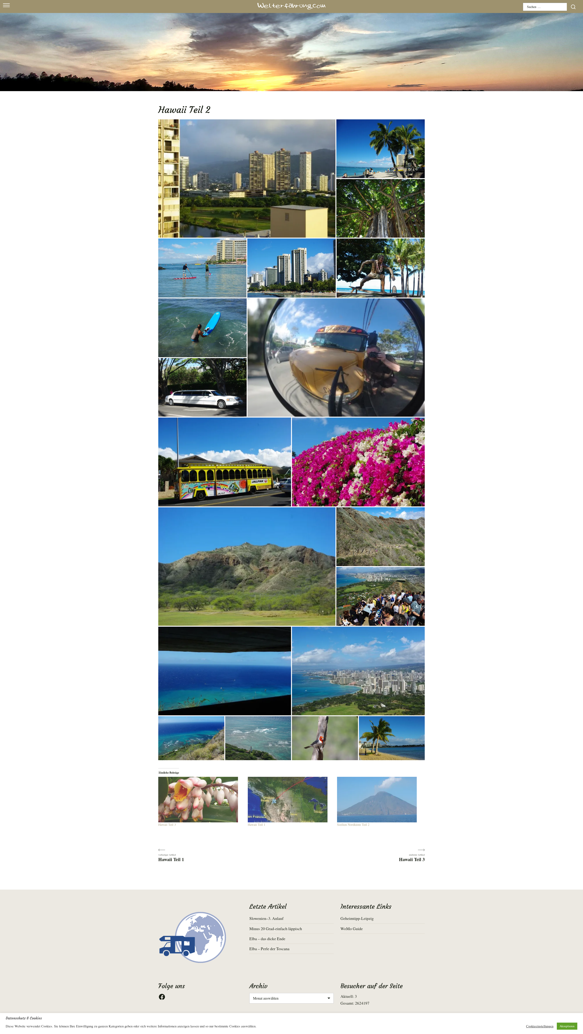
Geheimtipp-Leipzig (357, 918)
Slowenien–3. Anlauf (266, 918)
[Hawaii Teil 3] (200, 799)
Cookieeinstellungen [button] (539, 1026)
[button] (246, 178)
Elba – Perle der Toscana (269, 948)
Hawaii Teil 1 (256, 824)
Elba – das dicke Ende (267, 938)
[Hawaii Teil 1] (290, 799)
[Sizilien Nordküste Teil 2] (379, 799)
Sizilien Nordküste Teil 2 (353, 824)
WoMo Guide (351, 928)
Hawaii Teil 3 (167, 824)
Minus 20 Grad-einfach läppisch (275, 928)
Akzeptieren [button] (567, 1026)
